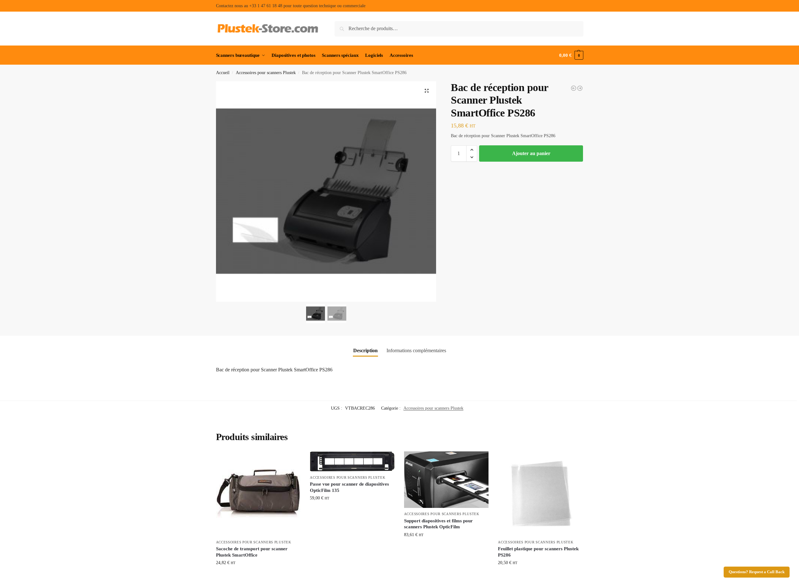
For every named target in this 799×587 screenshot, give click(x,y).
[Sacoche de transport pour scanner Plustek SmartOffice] (258, 493)
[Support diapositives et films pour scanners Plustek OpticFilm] (446, 479)
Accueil (222, 72)
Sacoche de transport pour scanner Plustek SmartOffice (252, 551)
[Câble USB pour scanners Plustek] (580, 88)
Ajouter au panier (531, 153)
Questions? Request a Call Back (757, 572)
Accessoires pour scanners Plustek (266, 72)
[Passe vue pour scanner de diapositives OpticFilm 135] (352, 461)
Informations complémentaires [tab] (416, 350)
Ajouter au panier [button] (258, 576)
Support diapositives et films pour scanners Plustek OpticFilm (438, 524)
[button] (571, 55)
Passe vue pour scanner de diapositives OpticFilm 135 (349, 487)
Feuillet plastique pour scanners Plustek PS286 (538, 551)
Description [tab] (365, 350)
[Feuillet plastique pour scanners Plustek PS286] (573, 88)
